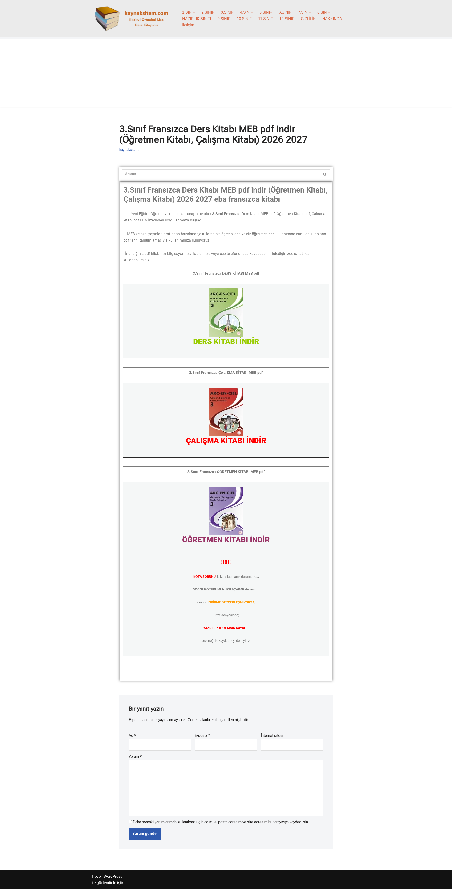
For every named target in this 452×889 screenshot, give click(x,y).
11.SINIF (265, 19)
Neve (96, 876)
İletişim (188, 25)
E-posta (202, 735)
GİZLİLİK (308, 19)
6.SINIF (285, 12)
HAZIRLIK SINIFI (196, 19)
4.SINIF (246, 12)
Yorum (135, 756)
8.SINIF (323, 12)
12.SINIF (286, 19)
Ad (132, 735)
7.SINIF (304, 12)
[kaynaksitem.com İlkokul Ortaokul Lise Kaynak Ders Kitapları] (133, 18)
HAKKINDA (332, 19)
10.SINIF (244, 19)
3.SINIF (227, 12)
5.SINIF (265, 12)
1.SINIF (188, 12)
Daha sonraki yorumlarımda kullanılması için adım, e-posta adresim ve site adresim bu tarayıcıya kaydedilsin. (221, 822)
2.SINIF (208, 12)
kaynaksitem (129, 150)
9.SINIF (224, 19)
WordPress (113, 876)
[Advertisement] (226, 74)
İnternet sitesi (272, 735)
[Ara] (325, 174)
